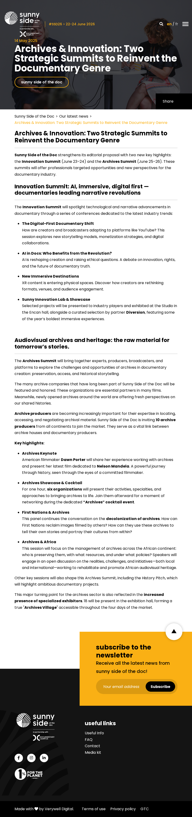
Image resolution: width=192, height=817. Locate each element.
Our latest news (73, 116)
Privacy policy (123, 809)
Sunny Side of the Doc (34, 116)
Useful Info (94, 733)
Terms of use (94, 809)
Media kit (93, 752)
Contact (92, 746)
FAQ (88, 739)
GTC (144, 809)
